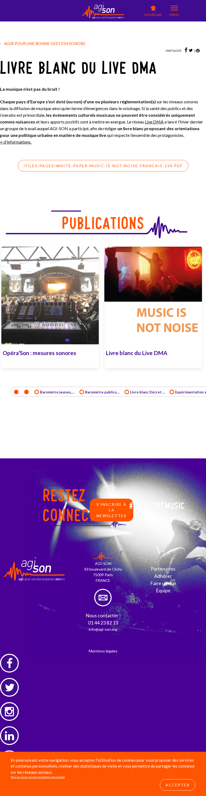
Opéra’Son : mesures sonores (39, 352)
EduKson (89, 24)
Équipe (163, 590)
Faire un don (163, 583)
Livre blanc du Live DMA (136, 352)
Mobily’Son (69, 31)
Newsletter (129, 28)
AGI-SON (68, 23)
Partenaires (163, 569)
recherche (129, 33)
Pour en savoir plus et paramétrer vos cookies (38, 777)
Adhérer (163, 576)
